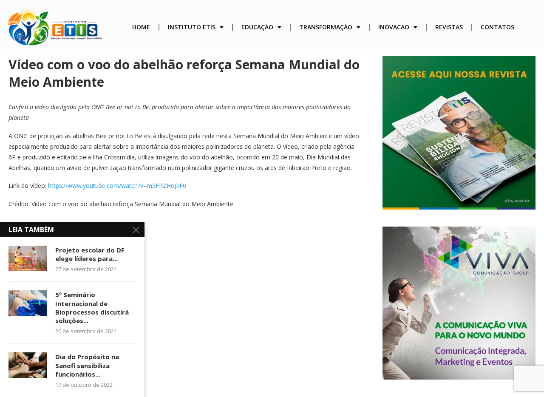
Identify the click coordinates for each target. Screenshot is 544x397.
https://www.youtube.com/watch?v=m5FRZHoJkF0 (117, 185)
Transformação (325, 27)
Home (141, 27)
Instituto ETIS (191, 27)
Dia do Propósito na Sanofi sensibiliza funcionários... (87, 365)
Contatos (497, 27)
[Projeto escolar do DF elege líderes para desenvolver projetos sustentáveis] (27, 258)
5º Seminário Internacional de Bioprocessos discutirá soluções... (92, 307)
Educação (257, 27)
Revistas (449, 27)
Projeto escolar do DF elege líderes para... (90, 254)
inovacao (393, 27)
